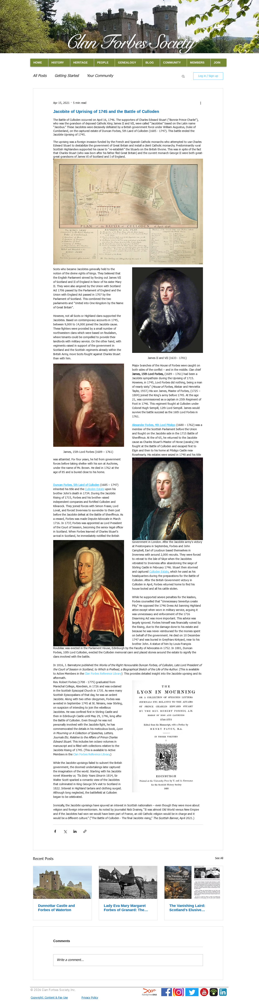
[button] (183, 76)
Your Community (100, 76)
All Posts (40, 76)
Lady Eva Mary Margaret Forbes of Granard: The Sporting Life (125, 908)
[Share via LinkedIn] (75, 831)
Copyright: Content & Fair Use (49, 997)
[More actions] (200, 103)
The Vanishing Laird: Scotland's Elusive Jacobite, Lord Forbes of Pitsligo (190, 908)
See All (219, 858)
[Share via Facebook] (55, 831)
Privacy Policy (90, 997)
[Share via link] (85, 831)
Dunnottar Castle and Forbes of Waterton (56, 908)
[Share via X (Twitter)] (65, 831)
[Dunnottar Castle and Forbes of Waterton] (62, 882)
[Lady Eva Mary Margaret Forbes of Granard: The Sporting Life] (128, 882)
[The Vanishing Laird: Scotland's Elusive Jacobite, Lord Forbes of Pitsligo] (194, 882)
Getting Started (67, 76)
